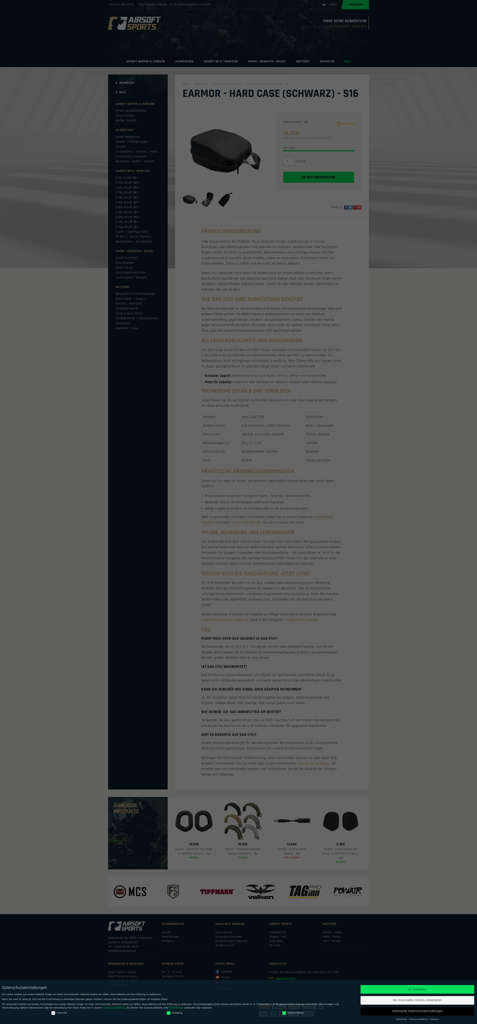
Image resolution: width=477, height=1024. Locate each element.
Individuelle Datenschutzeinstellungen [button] (417, 1011)
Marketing (177, 1012)
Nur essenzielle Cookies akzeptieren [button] (417, 1000)
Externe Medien (296, 1012)
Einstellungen (176, 1007)
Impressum (434, 1019)
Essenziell (62, 1012)
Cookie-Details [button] (402, 1019)
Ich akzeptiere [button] (417, 989)
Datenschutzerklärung (113, 1007)
